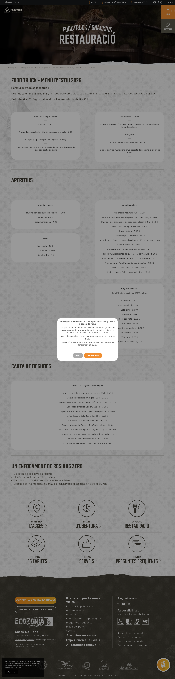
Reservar (93, 355)
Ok (77, 355)
